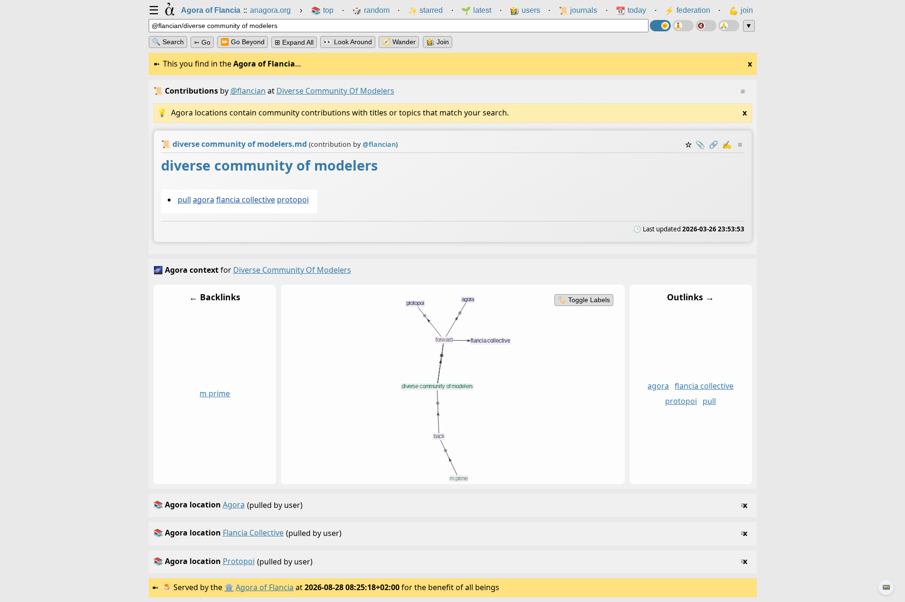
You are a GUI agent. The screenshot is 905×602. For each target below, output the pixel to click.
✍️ (727, 144)
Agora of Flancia (265, 587)
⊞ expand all (294, 42)
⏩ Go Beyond (242, 42)
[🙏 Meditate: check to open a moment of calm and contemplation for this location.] (728, 25)
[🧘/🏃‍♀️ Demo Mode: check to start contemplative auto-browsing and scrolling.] (683, 25)
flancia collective (245, 199)
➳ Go (202, 42)
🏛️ (229, 587)
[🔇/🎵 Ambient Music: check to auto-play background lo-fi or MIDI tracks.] (705, 25)
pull (184, 199)
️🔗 (713, 144)
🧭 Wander (399, 42)
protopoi (292, 199)
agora (203, 199)
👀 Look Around (348, 42)
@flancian (248, 91)
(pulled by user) (450, 504)
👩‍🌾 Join (437, 42)
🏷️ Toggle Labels (583, 300)
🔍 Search (168, 42)
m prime (215, 394)
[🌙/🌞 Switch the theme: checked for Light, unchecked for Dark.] (660, 25)
